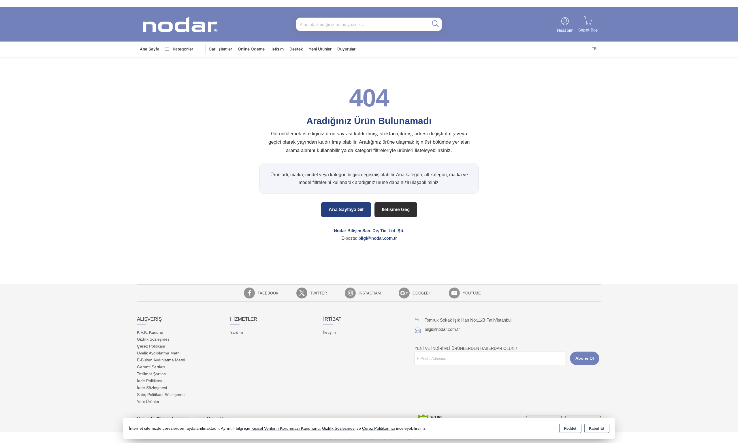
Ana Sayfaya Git (346, 209)
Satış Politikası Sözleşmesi (161, 394)
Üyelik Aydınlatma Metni (158, 353)
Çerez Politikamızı (378, 428)
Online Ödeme (251, 48)
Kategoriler (182, 48)
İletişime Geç (396, 209)
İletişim (277, 48)
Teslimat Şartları (151, 373)
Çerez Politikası (151, 346)
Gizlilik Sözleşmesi (153, 339)
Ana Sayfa (149, 48)
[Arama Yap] (435, 24)
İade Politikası (149, 380)
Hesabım (565, 30)
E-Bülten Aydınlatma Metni (161, 360)
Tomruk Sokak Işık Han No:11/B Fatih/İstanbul (468, 320)
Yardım (236, 332)
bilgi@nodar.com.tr (377, 238)
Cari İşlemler (220, 48)
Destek (296, 48)
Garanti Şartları (151, 367)
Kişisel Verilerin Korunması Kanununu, (286, 428)
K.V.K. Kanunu (150, 332)
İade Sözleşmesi (152, 387)
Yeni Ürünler (148, 401)
